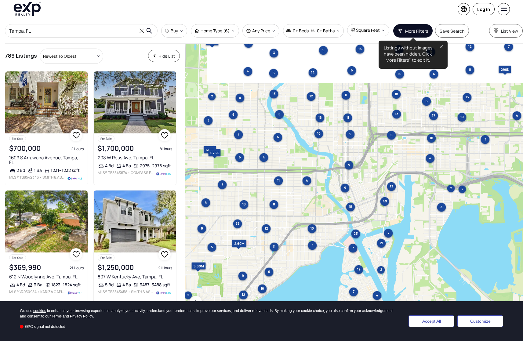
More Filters (416, 31)
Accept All (431, 321)
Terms (57, 316)
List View (509, 31)
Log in (483, 9)
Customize (480, 321)
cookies (39, 311)
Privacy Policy (81, 316)
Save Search (452, 31)
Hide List (166, 56)
